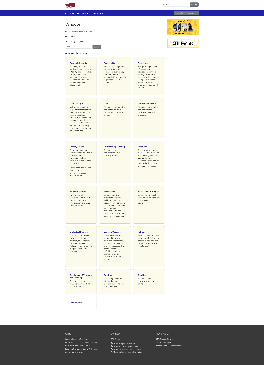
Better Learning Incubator (76, 352)
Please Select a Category (185, 13)
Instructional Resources (87, 13)
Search (194, 4)
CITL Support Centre (164, 339)
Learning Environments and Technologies (82, 349)
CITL (67, 13)
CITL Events (115, 339)
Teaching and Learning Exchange (170, 346)
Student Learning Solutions (76, 339)
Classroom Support (164, 342)
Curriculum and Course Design (78, 346)
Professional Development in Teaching (81, 342)
